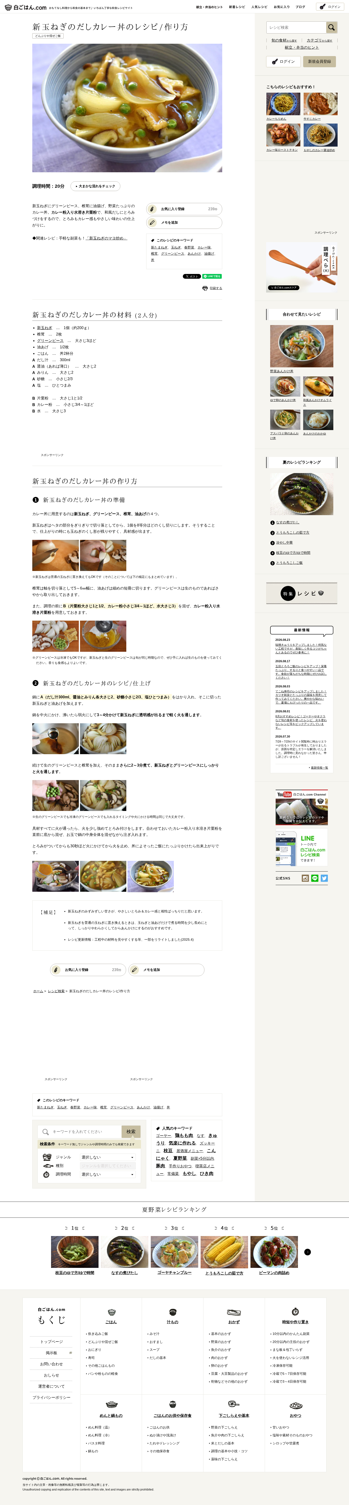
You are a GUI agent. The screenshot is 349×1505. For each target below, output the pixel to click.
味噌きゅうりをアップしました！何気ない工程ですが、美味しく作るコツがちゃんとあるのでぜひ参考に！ (301, 648)
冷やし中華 (284, 542)
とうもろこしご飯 (289, 563)
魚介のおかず (221, 1350)
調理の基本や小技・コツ (229, 1451)
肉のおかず (219, 1358)
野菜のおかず (221, 1342)
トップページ (51, 1342)
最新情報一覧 (319, 767)
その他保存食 (160, 1451)
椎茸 (154, 253)
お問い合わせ (51, 1364)
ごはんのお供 (160, 1427)
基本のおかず (221, 1334)
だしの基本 (158, 1358)
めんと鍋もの (111, 1416)
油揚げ (209, 253)
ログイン (334, 6)
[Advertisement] (127, 438)
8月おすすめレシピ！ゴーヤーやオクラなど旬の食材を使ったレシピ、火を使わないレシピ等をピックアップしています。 (301, 722)
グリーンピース (172, 253)
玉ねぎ (176, 247)
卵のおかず (219, 1365)
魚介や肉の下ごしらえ (227, 1435)
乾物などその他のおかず (229, 1381)
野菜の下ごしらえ (224, 1427)
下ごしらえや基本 (234, 1416)
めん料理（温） (99, 1427)
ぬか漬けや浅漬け (163, 1435)
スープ (155, 1350)
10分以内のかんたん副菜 (291, 1334)
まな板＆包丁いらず (287, 1350)
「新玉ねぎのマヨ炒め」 (106, 238)
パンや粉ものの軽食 (103, 1374)
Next (307, 1252)
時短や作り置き (295, 1322)
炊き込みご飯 (98, 1334)
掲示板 (51, 1353)
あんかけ (194, 253)
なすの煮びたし (287, 522)
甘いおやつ (281, 1427)
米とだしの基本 (222, 1443)
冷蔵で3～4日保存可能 (289, 1381)
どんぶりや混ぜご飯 (103, 1342)
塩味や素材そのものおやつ (292, 1435)
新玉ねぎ (44, 328)
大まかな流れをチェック (97, 186)
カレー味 (204, 247)
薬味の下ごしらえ (224, 1459)
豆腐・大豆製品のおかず (229, 1374)
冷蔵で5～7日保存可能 (289, 1374)
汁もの (172, 1322)
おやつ (295, 1416)
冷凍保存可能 (282, 1365)
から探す (284, 40)
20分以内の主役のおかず (291, 1342)
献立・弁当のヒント (302, 47)
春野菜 (189, 247)
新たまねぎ (159, 247)
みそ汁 (155, 1334)
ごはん (111, 1322)
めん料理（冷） (99, 1435)
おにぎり (94, 1350)
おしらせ (51, 1375)
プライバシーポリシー (52, 1397)
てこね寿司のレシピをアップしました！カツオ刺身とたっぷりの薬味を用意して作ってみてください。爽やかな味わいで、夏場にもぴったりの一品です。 (301, 697)
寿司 (91, 1358)
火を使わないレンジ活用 (291, 1358)
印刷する (216, 288)
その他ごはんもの (101, 1365)
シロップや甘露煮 (286, 1443)
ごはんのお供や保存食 (173, 1416)
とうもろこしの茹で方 (292, 532)
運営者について (51, 1386)
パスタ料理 (96, 1443)
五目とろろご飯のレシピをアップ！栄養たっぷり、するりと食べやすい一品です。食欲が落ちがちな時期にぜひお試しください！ (301, 672)
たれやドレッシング (164, 1443)
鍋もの (93, 1451)
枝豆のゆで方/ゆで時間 (293, 553)
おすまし (156, 1342)
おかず (234, 1322)
